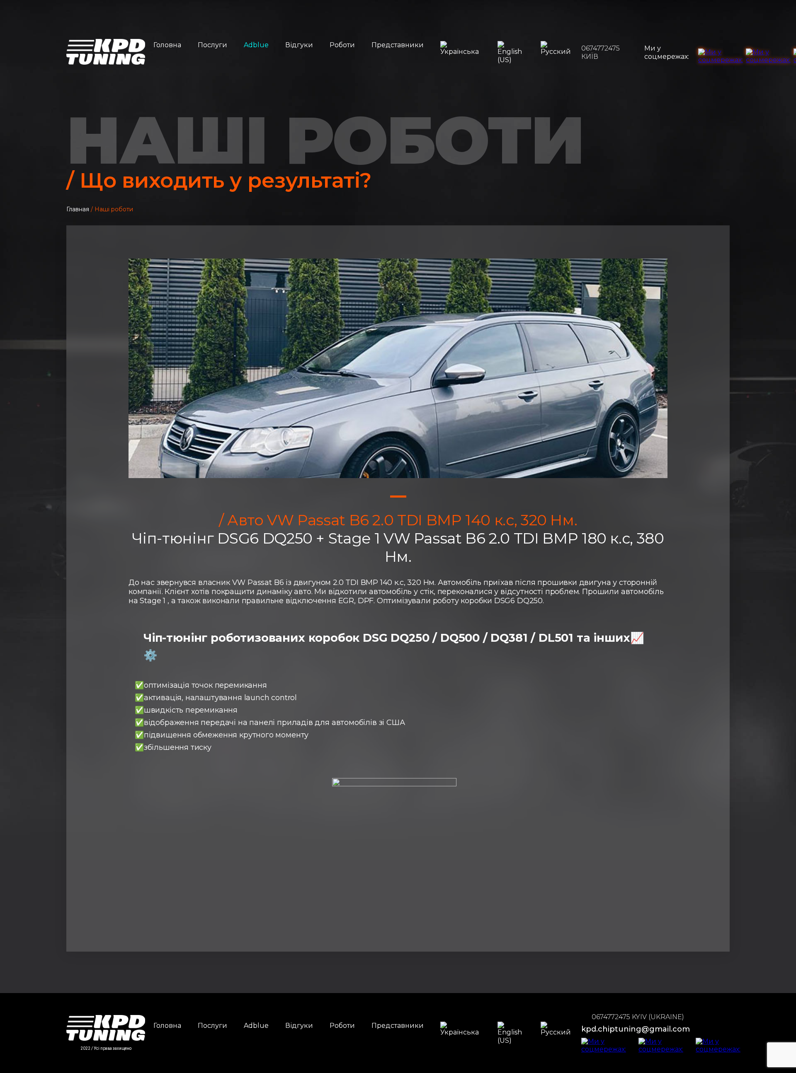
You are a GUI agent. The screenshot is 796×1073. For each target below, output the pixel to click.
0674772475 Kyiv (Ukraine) (638, 1017)
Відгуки (299, 45)
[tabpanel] (398, 368)
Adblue (256, 45)
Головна (167, 45)
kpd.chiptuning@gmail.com (635, 1029)
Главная (77, 209)
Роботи (342, 45)
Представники (397, 45)
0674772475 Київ (600, 52)
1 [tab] (398, 496)
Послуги (212, 45)
